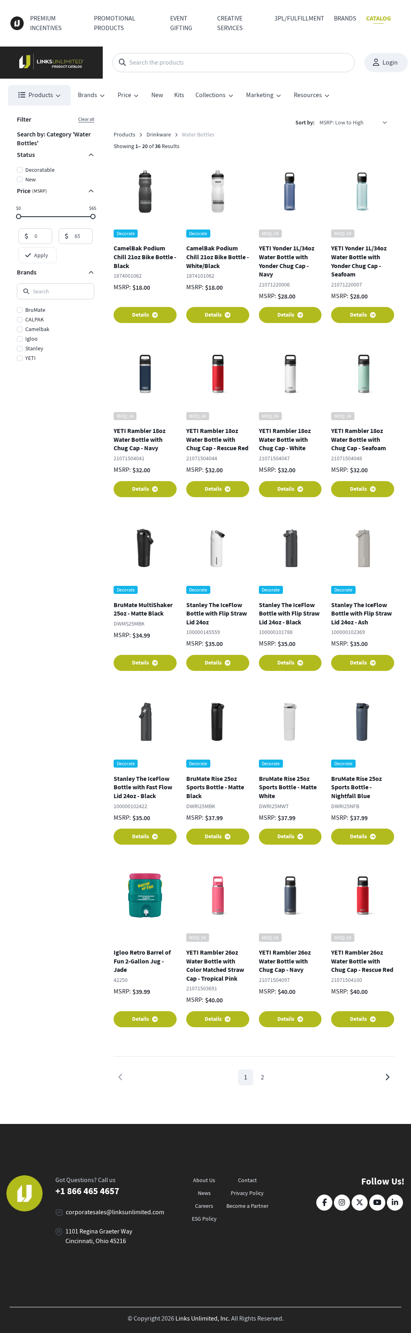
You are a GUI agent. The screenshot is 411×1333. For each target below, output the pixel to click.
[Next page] (387, 1077)
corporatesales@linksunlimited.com (115, 1212)
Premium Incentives (46, 23)
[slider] (18, 216)
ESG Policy (204, 1218)
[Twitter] (360, 1203)
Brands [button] (87, 95)
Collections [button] (210, 95)
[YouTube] (377, 1203)
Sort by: (305, 122)
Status (26, 154)
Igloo (31, 338)
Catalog (378, 18)
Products (124, 134)
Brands (345, 18)
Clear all (86, 119)
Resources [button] (308, 95)
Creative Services (230, 23)
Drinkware (158, 134)
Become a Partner (247, 1205)
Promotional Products (114, 23)
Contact (247, 1180)
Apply (41, 255)
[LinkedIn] (395, 1203)
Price (32, 191)
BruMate (35, 309)
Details (140, 315)
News (204, 1193)
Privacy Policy (247, 1193)
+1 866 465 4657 (87, 1191)
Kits (179, 95)
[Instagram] (342, 1203)
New (157, 95)
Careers (204, 1205)
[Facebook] (324, 1203)
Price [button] (124, 95)
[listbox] (356, 122)
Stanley (34, 348)
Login (390, 63)
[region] (55, 335)
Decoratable (40, 169)
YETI (30, 358)
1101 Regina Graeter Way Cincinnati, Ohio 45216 (98, 1236)
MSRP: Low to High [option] (341, 122)
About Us (204, 1180)
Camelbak (37, 329)
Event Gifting (181, 23)
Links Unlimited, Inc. (202, 1319)
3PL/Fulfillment (299, 18)
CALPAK (34, 319)
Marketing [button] (259, 95)
